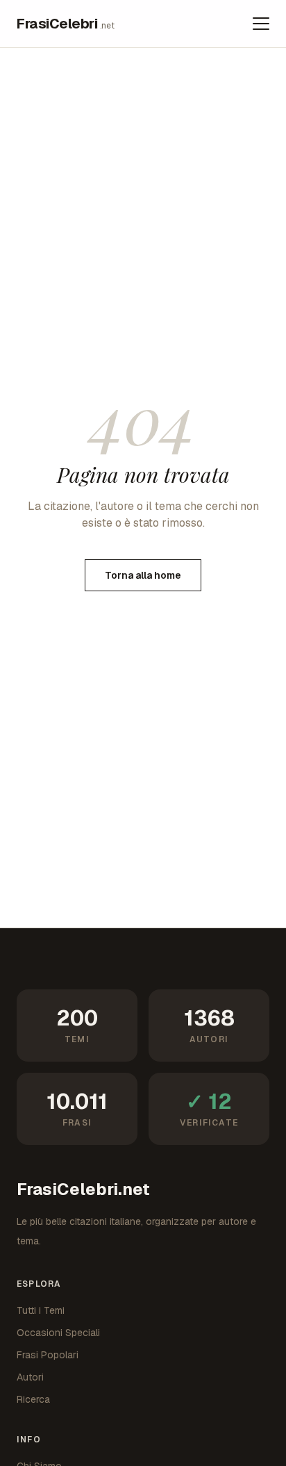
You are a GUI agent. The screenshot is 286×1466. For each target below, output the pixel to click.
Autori (30, 1377)
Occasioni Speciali (58, 1332)
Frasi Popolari (47, 1355)
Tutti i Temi (41, 1310)
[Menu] (261, 23)
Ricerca (33, 1399)
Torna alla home (143, 575)
